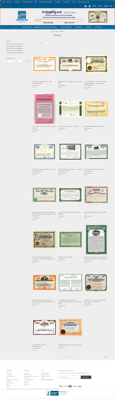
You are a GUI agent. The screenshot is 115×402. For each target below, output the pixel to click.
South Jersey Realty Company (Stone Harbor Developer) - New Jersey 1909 (95, 258)
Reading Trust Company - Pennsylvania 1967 (70, 82)
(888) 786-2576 (69, 23)
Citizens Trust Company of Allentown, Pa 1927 (69, 213)
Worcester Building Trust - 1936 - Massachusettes (42, 82)
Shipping (57, 2)
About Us (9, 2)
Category (15, 27)
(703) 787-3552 (48, 23)
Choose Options (44, 66)
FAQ (36, 2)
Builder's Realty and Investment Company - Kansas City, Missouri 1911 (43, 258)
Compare (44, 64)
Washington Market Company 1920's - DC (95, 213)
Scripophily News (27, 2)
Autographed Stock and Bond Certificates (45, 27)
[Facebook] (85, 6)
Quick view (43, 61)
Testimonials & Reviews (45, 2)
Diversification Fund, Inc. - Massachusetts (40, 345)
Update (27, 61)
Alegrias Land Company (65, 257)
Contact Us (17, 2)
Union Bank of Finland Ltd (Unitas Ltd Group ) (43, 127)
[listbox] (43, 43)
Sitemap (9, 386)
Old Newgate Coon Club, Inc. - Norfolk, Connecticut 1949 (70, 170)
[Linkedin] (89, 6)
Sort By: (35, 43)
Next (106, 357)
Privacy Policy (66, 2)
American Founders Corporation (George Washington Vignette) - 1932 (43, 301)
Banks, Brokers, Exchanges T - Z (15, 52)
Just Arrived (98, 27)
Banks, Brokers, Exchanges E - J (15, 46)
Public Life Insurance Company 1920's (69, 345)
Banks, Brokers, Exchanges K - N (15, 48)
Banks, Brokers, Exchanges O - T (15, 50)
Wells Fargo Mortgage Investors (94, 126)
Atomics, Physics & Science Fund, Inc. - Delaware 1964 (44, 170)
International (78, 27)
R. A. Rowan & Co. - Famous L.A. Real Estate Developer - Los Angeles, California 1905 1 (95, 83)
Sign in (100, 6)
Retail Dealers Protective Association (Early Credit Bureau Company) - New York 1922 (44, 214)
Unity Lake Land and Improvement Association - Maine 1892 (95, 301)
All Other (88, 27)
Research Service (27, 27)
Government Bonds (66, 27)
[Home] (4, 2)
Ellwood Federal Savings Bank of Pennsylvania (94, 170)
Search (94, 6)
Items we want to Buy (83, 2)
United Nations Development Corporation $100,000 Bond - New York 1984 (70, 301)
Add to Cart (70, 66)
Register (106, 6)
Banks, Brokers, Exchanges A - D (15, 44)
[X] (87, 6)
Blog (74, 2)
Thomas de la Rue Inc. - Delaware (68, 126)
